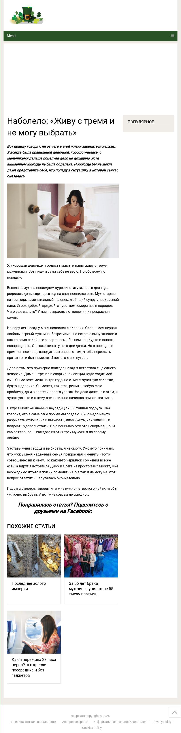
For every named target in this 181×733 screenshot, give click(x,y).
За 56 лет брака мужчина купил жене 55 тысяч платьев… (91, 588)
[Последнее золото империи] (34, 555)
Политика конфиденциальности (32, 722)
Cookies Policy (92, 727)
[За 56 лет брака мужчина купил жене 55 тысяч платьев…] (91, 555)
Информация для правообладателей (119, 722)
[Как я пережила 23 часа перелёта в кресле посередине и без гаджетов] (34, 632)
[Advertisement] (90, 82)
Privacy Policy (162, 722)
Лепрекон (78, 716)
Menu (11, 36)
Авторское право (74, 722)
